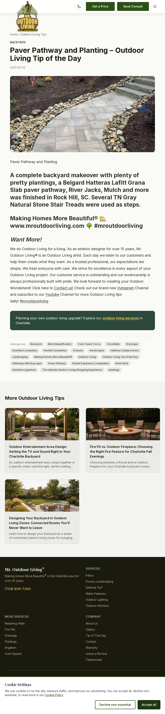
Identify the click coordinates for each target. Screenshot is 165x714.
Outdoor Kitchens (97, 605)
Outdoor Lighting (97, 599)
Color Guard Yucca (89, 344)
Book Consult (133, 6)
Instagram (126, 288)
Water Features (96, 593)
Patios (90, 575)
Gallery (90, 629)
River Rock (122, 363)
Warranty (92, 647)
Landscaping (20, 356)
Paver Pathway (57, 363)
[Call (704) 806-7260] (79, 6)
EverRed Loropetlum (24, 350)
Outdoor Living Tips (34, 34)
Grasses (78, 350)
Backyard (18, 42)
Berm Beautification (59, 344)
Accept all (149, 704)
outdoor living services (121, 318)
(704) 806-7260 (18, 589)
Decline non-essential (115, 704)
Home (14, 34)
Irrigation (10, 647)
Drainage (11, 635)
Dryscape (132, 344)
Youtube (52, 294)
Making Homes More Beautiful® (53, 356)
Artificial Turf (94, 587)
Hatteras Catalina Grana (125, 350)
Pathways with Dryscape (27, 363)
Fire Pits (10, 629)
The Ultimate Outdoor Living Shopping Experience (72, 369)
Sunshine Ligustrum (24, 369)
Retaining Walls (15, 623)
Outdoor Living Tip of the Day (120, 356)
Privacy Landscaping (99, 581)
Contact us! (63, 288)
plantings (114, 369)
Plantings (11, 641)
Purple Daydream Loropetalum (90, 363)
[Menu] (155, 6)
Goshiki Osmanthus (55, 350)
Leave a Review (96, 653)
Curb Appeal (13, 653)
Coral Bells (113, 344)
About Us (92, 623)
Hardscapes (97, 350)
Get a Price (100, 6)
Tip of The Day (96, 635)
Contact (91, 641)
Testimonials (94, 659)
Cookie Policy (54, 695)
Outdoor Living (87, 356)
